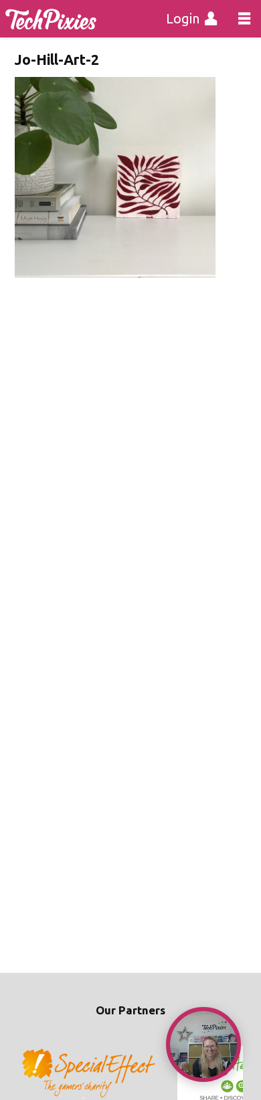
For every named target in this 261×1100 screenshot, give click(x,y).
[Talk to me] (203, 1044)
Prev (32, 1074)
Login (182, 18)
